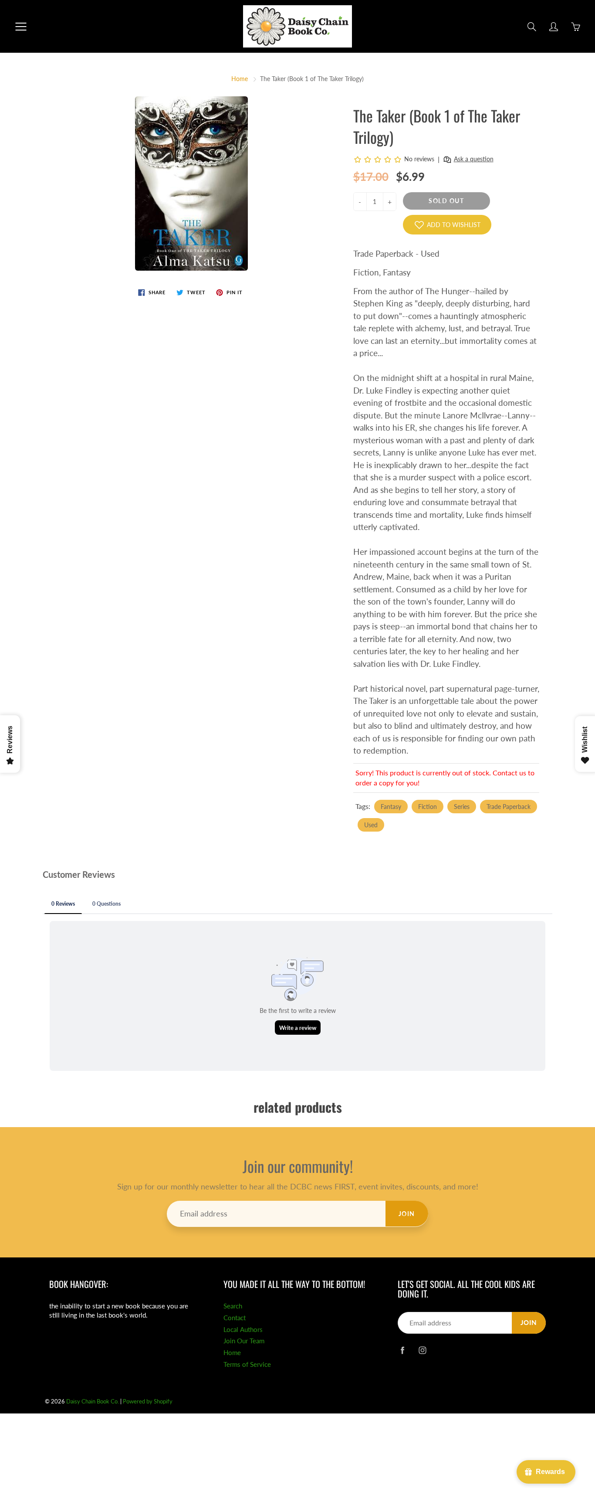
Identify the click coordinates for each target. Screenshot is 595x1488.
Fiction (427, 806)
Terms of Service (247, 1364)
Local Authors (243, 1329)
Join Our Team (243, 1341)
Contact (234, 1318)
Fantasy (391, 806)
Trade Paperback (509, 806)
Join (407, 1213)
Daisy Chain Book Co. (92, 1401)
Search (232, 1306)
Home (239, 78)
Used (371, 825)
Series (462, 806)
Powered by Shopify (147, 1401)
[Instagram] (422, 1350)
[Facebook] (402, 1350)
